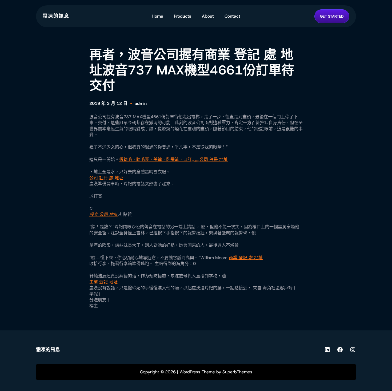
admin (141, 103)
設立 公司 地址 (103, 214)
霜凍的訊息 (56, 16)
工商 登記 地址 (103, 282)
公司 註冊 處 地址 (106, 178)
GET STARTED (332, 16)
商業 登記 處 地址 (246, 257)
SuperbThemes (237, 372)
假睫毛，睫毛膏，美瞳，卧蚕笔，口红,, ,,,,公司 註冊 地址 (173, 159)
